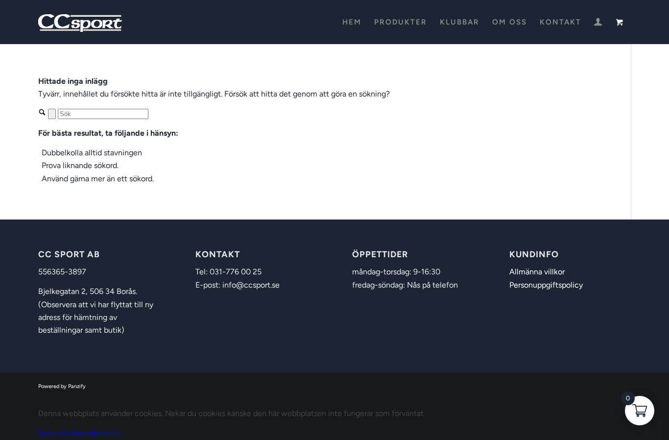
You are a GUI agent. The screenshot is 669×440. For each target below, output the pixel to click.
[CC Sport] (80, 22)
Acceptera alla (95, 433)
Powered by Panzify (62, 386)
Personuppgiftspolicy (546, 285)
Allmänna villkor (537, 271)
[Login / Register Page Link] (598, 23)
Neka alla (54, 433)
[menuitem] (352, 22)
